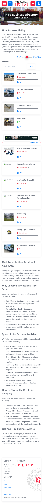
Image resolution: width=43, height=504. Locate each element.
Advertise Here (34, 142)
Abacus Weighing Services (27, 148)
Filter (31, 66)
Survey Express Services (26, 230)
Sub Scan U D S (22, 118)
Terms (5, 491)
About (5, 481)
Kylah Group (21, 214)
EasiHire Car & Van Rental (26, 74)
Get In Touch (7, 487)
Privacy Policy (7, 494)
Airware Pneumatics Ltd (26, 164)
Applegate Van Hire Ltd (26, 245)
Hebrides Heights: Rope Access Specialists (26, 197)
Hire (21, 82)
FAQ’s (5, 484)
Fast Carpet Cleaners (24, 105)
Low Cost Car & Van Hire (26, 180)
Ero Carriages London (25, 89)
